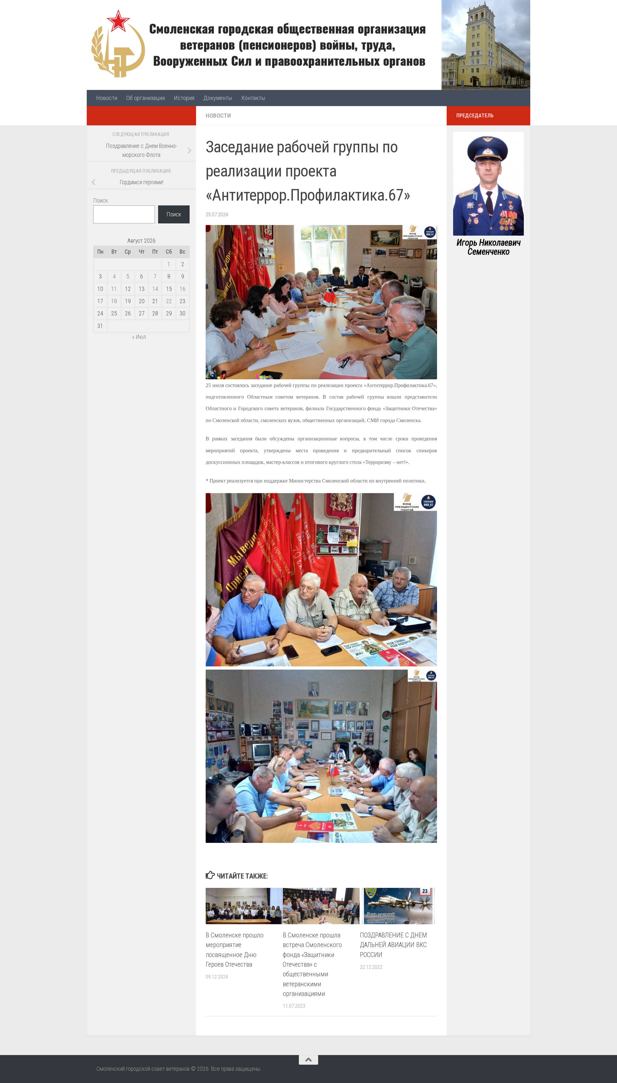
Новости (106, 98)
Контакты (253, 98)
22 (169, 301)
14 (155, 288)
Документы (217, 98)
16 (182, 288)
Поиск (100, 200)
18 (114, 301)
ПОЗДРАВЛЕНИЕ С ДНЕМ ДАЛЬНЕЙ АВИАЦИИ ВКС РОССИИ (393, 945)
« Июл (139, 336)
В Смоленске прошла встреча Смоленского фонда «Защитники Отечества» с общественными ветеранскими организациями (312, 964)
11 (114, 288)
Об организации (145, 98)
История (184, 98)
